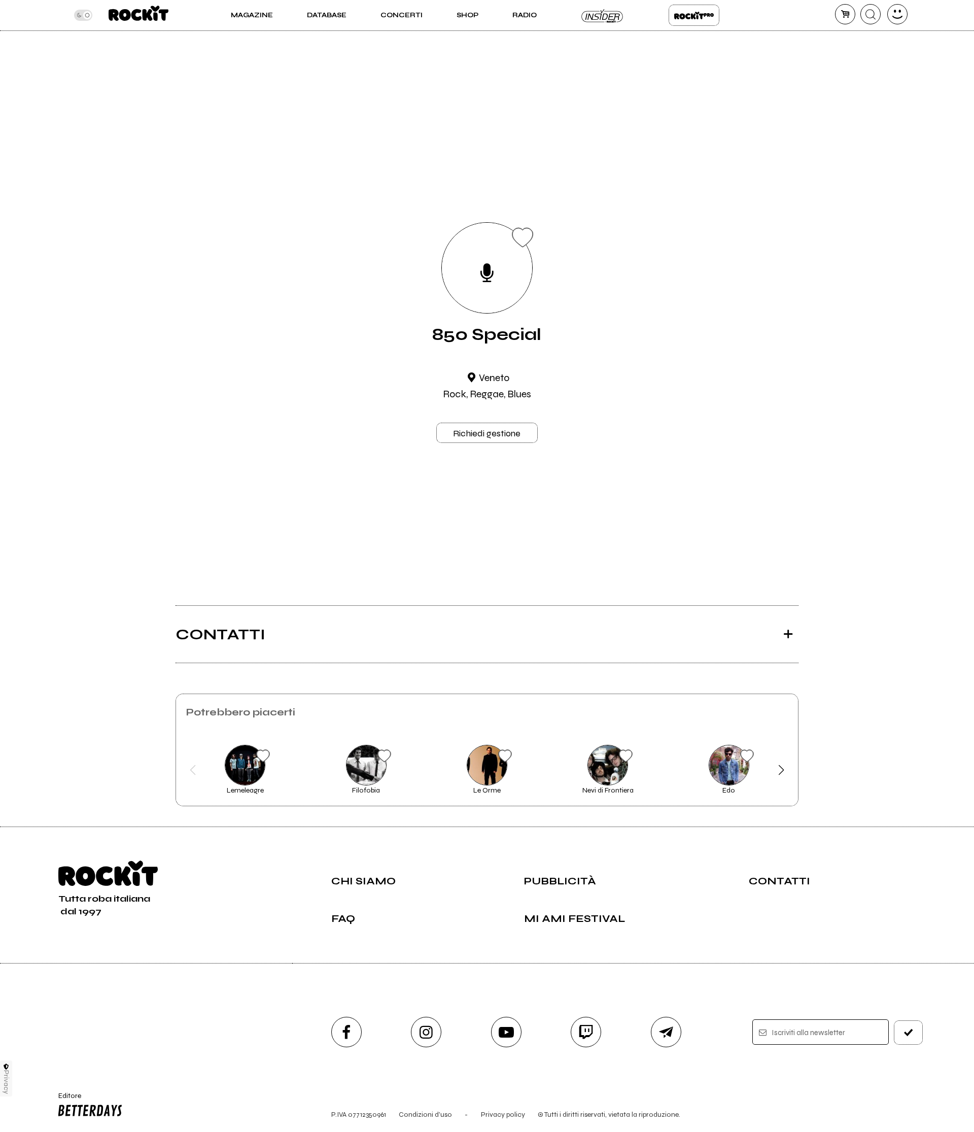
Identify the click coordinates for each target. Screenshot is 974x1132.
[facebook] (346, 1032)
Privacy (6, 1082)
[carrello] (845, 14)
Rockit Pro (694, 15)
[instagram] (426, 1032)
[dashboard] (897, 14)
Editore (65, 1100)
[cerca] (870, 14)
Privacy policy (503, 1114)
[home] (138, 15)
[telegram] (666, 1032)
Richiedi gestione (486, 433)
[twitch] (586, 1032)
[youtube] (506, 1032)
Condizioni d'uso (425, 1114)
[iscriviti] (908, 1032)
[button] (193, 770)
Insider (602, 15)
